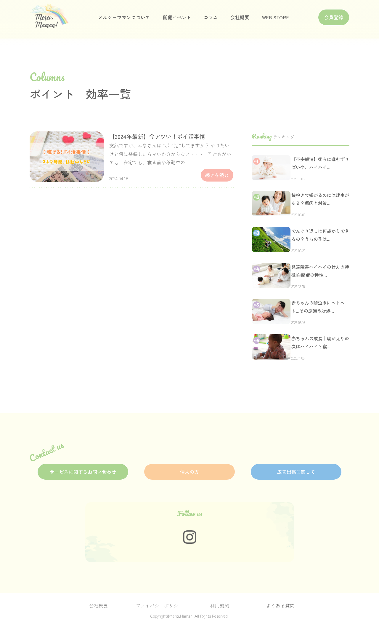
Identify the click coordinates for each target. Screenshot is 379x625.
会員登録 (333, 17)
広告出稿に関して (296, 471)
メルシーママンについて (124, 17)
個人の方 (189, 471)
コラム (211, 17)
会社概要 (239, 17)
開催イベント (177, 17)
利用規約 (219, 605)
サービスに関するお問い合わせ (83, 471)
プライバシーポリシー (159, 605)
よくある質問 (280, 605)
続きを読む (217, 175)
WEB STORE (275, 17)
